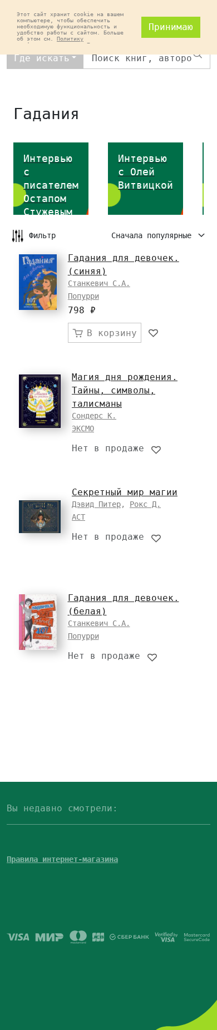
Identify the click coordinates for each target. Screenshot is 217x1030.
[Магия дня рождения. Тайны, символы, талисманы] (40, 401)
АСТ (78, 516)
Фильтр (42, 235)
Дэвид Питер (96, 504)
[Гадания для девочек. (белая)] (38, 622)
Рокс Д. (145, 504)
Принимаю (171, 27)
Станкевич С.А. (99, 283)
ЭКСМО (83, 428)
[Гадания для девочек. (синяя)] (38, 282)
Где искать (42, 58)
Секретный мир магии (124, 492)
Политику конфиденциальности (50, 42)
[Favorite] (153, 333)
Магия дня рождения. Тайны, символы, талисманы (124, 390)
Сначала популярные (153, 235)
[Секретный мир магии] (40, 516)
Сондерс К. (94, 415)
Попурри (83, 296)
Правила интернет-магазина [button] (62, 859)
